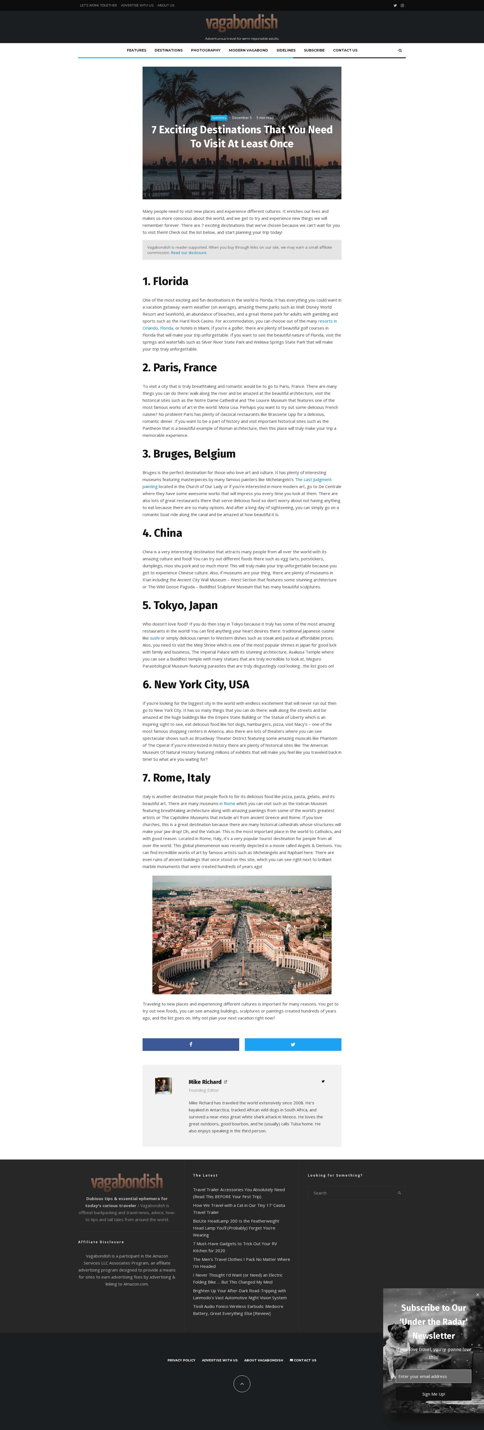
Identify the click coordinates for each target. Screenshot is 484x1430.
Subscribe (314, 50)
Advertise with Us (137, 5)
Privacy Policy (181, 1360)
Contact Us (345, 50)
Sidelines (285, 50)
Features (136, 50)
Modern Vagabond (248, 50)
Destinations (169, 50)
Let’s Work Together (98, 5)
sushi (155, 638)
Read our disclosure (188, 252)
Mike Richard (205, 1082)
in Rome (227, 803)
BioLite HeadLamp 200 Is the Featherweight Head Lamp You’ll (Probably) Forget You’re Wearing (236, 1228)
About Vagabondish (263, 1360)
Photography (205, 50)
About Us (165, 5)
